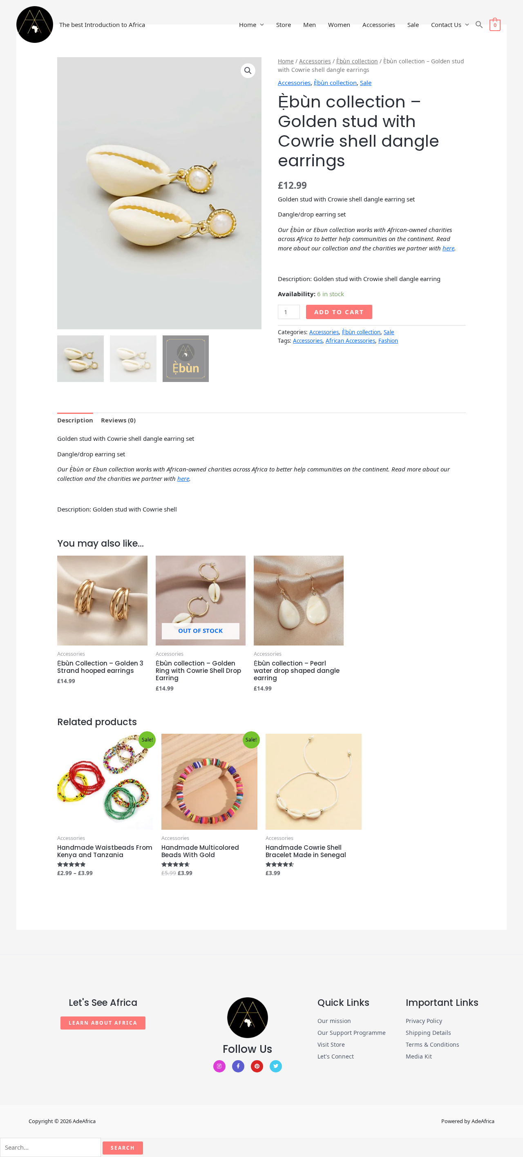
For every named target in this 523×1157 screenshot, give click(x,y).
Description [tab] (75, 420)
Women (339, 24)
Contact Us (446, 24)
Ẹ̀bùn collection (357, 61)
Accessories (378, 24)
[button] (479, 24)
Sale (413, 24)
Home (247, 24)
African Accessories (350, 340)
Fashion (388, 340)
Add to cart (339, 312)
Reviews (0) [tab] (118, 420)
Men (309, 24)
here (448, 248)
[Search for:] (50, 1147)
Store (283, 24)
